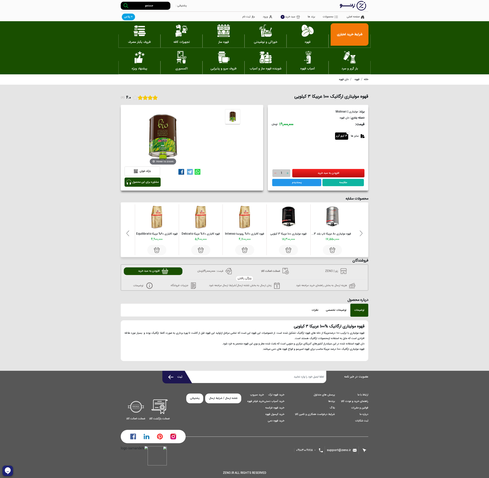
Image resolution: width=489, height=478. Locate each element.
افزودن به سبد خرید (328, 173)
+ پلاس (128, 17)
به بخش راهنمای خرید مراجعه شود (315, 285)
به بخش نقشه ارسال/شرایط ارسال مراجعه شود (234, 285)
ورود (265, 17)
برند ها (311, 17)
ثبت (179, 377)
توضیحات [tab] (359, 310)
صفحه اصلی (353, 17)
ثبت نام (246, 17)
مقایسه (343, 182)
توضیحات (138, 285)
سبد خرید (288, 17)
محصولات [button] (328, 17)
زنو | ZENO (331, 271)
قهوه (357, 79)
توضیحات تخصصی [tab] (336, 310)
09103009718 (304, 450)
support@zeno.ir (339, 450)
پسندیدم (297, 182)
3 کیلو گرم (341, 136)
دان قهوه (344, 79)
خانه (366, 79)
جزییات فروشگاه (179, 285)
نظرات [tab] (315, 310)
